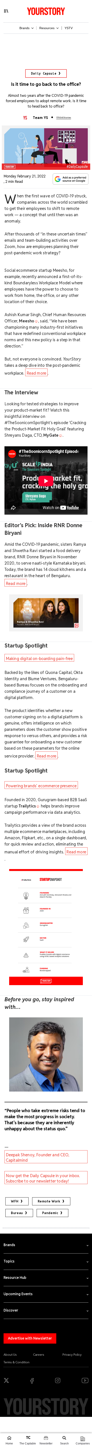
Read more (36, 373)
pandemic (50, 1213)
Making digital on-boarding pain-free (39, 658)
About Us (10, 1355)
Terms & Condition (16, 1362)
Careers (38, 1355)
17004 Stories (63, 117)
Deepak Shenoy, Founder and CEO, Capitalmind (37, 1157)
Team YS (40, 118)
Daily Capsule (43, 73)
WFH (15, 1201)
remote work (49, 1201)
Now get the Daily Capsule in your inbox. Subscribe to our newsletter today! (43, 1178)
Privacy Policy (72, 1355)
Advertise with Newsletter (30, 1338)
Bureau (17, 1213)
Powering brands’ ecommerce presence (41, 785)
